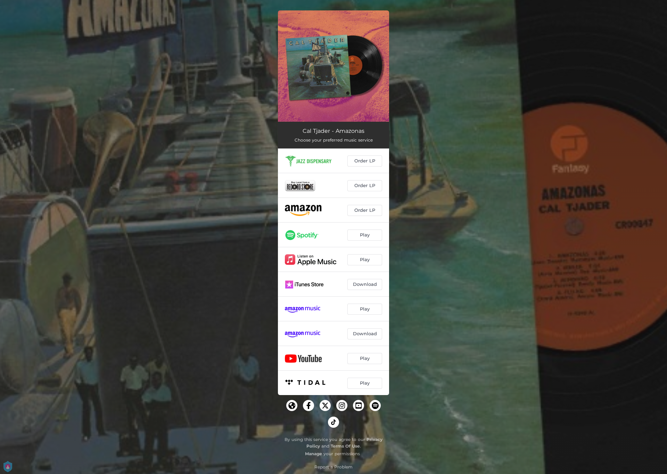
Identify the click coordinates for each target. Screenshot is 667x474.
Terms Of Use (345, 446)
